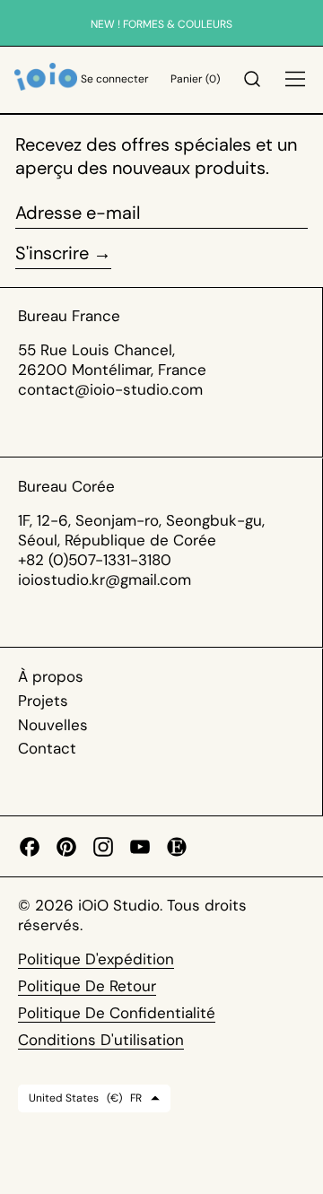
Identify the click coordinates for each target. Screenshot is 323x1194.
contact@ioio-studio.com (110, 389)
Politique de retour (87, 986)
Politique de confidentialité (116, 1013)
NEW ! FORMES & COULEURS (161, 24)
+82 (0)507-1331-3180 (94, 560)
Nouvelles (53, 725)
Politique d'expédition (96, 959)
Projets (43, 700)
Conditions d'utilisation (101, 1040)
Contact (47, 748)
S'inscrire (52, 253)
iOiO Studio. (122, 905)
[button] (252, 80)
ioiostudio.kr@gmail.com (104, 579)
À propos (50, 676)
